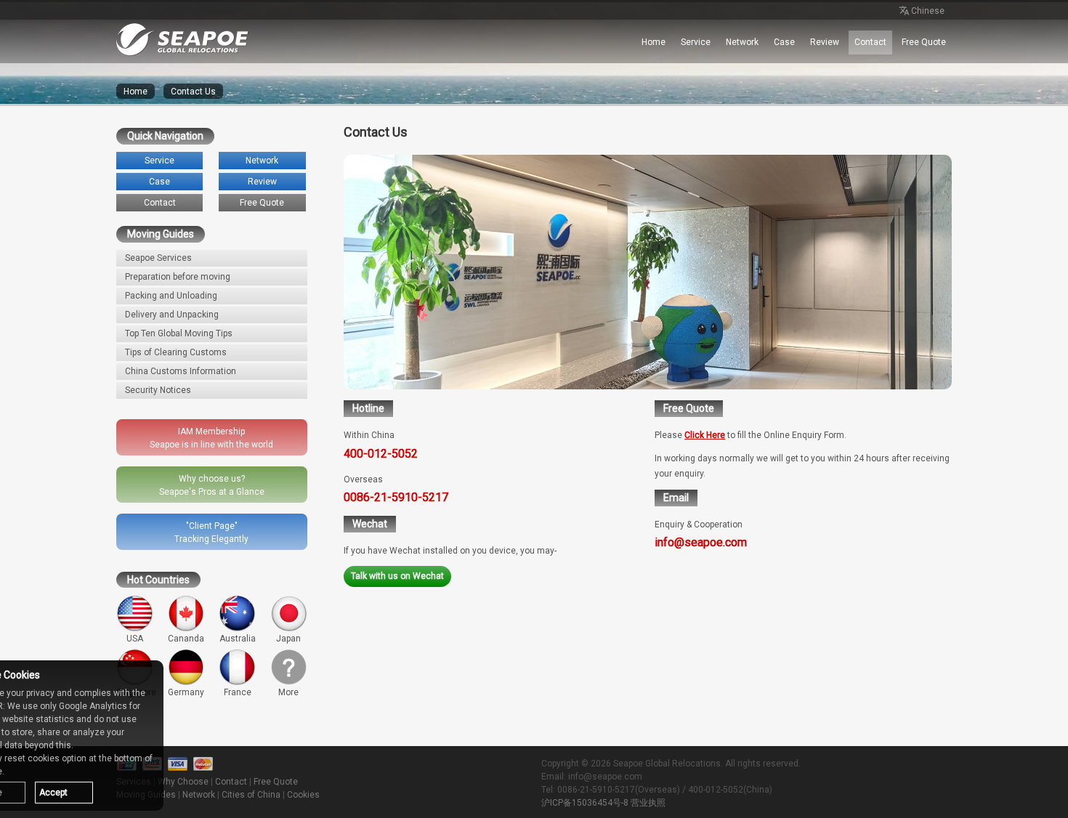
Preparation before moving (177, 277)
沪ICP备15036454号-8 (584, 803)
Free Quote (924, 42)
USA (134, 638)
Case (784, 42)
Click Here (704, 435)
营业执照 (648, 803)
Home (654, 42)
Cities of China (251, 795)
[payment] (178, 764)
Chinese (927, 11)
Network (742, 42)
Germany (186, 692)
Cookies (303, 795)
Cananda (186, 638)
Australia (237, 638)
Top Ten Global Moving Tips (178, 333)
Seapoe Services (158, 258)
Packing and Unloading (171, 296)
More (288, 692)
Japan (288, 638)
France (237, 692)
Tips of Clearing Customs (176, 352)
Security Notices (158, 390)
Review (824, 42)
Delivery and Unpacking (172, 314)
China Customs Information (180, 371)
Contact (870, 42)
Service (696, 42)
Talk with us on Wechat (397, 576)
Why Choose (183, 782)
